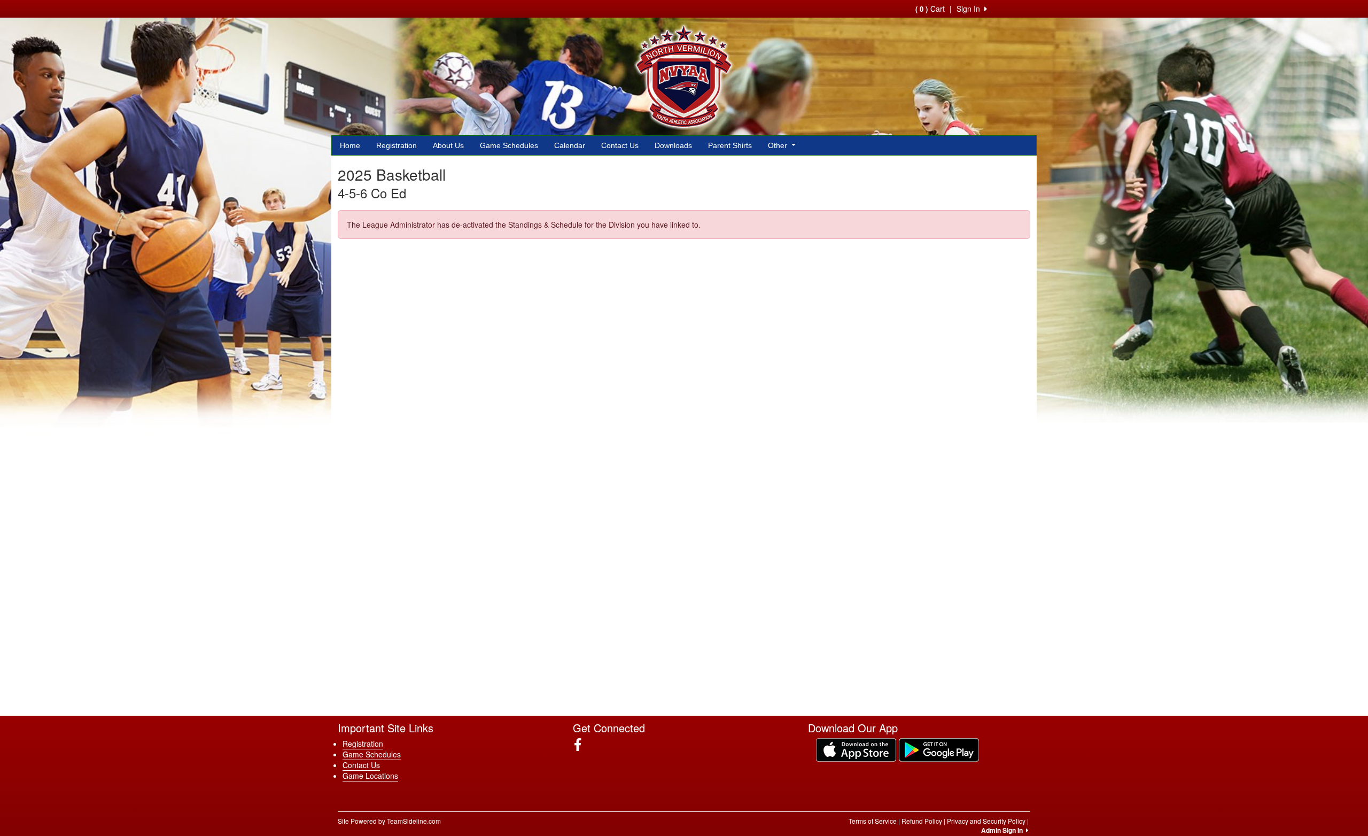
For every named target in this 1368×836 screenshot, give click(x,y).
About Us (448, 145)
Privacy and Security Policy (986, 820)
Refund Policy (921, 820)
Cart (930, 8)
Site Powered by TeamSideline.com (389, 820)
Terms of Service (873, 820)
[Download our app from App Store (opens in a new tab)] (856, 749)
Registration (396, 145)
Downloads (673, 145)
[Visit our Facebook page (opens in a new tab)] (581, 744)
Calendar (569, 145)
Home (350, 145)
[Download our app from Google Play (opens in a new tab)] (939, 749)
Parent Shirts (730, 145)
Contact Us (620, 145)
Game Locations (370, 775)
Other (778, 145)
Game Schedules (509, 145)
